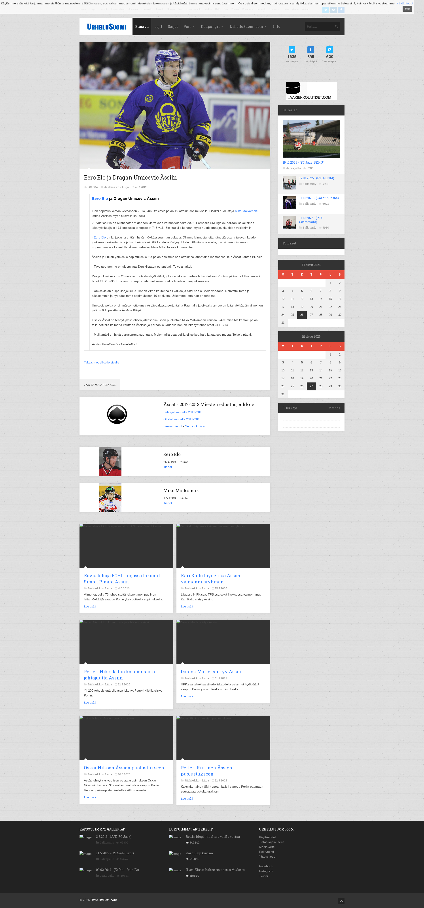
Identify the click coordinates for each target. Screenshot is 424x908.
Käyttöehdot (267, 837)
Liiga (125, 187)
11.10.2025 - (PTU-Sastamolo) (312, 220)
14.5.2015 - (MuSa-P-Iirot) (115, 853)
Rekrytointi (266, 851)
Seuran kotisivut (196, 426)
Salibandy (309, 184)
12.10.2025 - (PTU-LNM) (316, 178)
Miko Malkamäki (246, 211)
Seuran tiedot (172, 426)
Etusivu (142, 26)
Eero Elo (100, 198)
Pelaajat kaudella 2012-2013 (183, 412)
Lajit (158, 26)
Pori (187, 26)
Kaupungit (210, 26)
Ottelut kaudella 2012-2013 (182, 419)
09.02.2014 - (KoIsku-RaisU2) (117, 870)
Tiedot (167, 467)
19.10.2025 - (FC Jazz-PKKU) (303, 162)
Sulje (407, 8)
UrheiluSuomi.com (246, 26)
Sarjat (173, 26)
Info (276, 26)
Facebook (266, 866)
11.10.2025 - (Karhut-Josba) (319, 198)
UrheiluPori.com (104, 900)
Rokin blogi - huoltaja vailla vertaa (213, 836)
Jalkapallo (293, 168)
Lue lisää (90, 606)
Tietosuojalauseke (271, 842)
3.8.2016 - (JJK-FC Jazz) (113, 836)
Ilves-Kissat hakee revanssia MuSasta (215, 870)
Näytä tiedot (404, 3)
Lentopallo (107, 876)
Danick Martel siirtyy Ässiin (212, 671)
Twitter (263, 876)
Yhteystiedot (267, 856)
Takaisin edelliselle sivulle (101, 362)
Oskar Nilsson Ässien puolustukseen (124, 767)
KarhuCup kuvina (199, 853)
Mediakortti (266, 847)
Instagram (266, 871)
